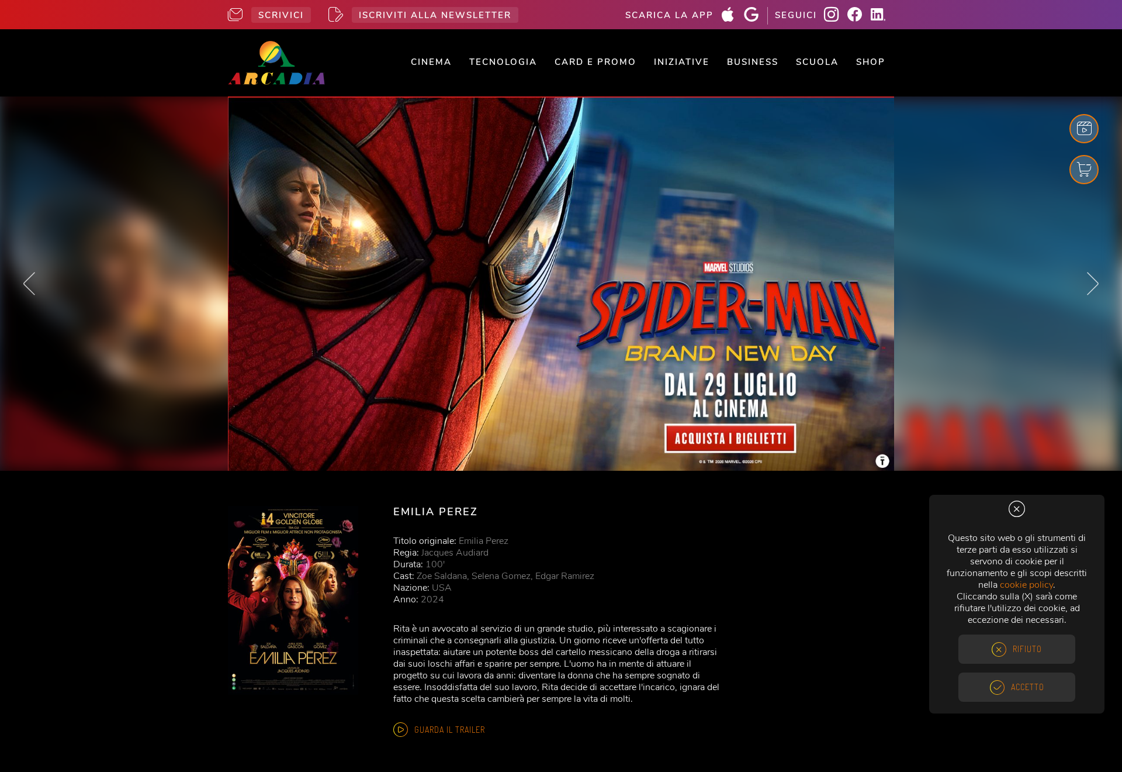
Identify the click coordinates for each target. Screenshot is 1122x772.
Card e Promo (595, 62)
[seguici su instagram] (835, 16)
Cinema (431, 62)
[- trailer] (1084, 128)
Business (752, 62)
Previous (29, 283)
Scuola (817, 62)
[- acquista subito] (561, 283)
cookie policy (1026, 584)
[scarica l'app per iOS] (732, 16)
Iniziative (681, 62)
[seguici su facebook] (859, 16)
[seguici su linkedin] (882, 16)
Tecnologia (503, 62)
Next (1092, 283)
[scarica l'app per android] (755, 16)
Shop (870, 62)
